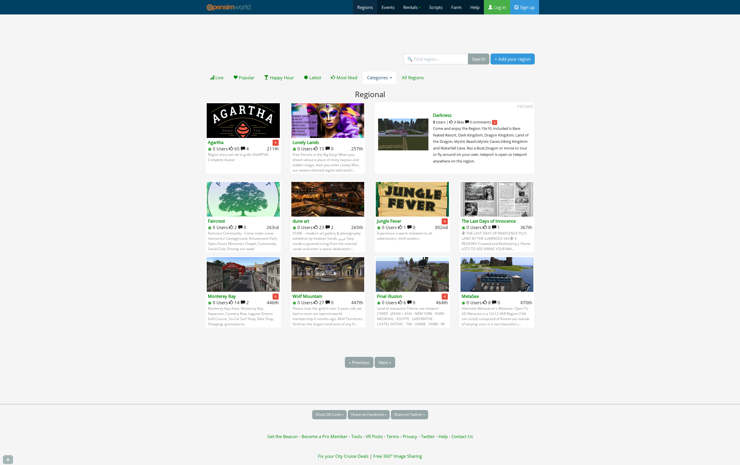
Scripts (436, 7)
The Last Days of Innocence (489, 221)
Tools (357, 436)
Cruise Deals (356, 456)
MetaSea (470, 296)
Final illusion (389, 296)
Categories (378, 77)
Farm (456, 7)
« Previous (359, 362)
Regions (365, 7)
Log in (499, 7)
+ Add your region (513, 59)
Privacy (410, 436)
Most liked (346, 77)
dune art (301, 221)
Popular (246, 77)
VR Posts (375, 436)
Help (475, 7)
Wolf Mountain (307, 296)
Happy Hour (281, 77)
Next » (385, 362)
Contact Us (462, 436)
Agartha (215, 142)
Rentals (412, 7)
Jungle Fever (389, 221)
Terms (393, 436)
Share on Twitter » (409, 414)
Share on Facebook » (368, 414)
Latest (314, 77)
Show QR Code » (329, 414)
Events (388, 7)
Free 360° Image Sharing (397, 456)
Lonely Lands (306, 142)
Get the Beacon (282, 436)
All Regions (413, 77)
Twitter (428, 436)
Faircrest (216, 221)
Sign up (527, 7)
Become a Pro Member (325, 436)
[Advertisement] (370, 34)
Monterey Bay (222, 296)
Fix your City (330, 456)
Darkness (442, 115)
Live (218, 77)
